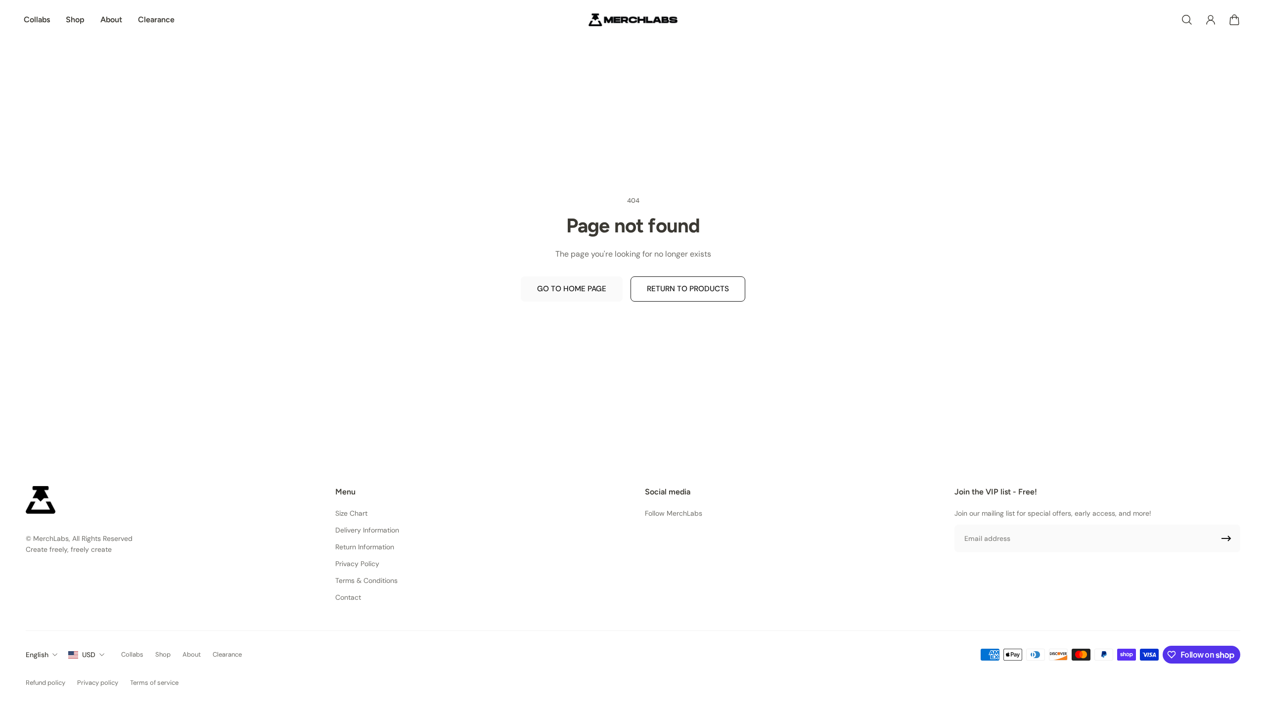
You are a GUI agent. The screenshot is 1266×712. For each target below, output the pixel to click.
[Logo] (633, 19)
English (37, 654)
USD (88, 654)
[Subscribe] (1226, 538)
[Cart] (1234, 20)
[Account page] (1210, 20)
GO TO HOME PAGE (571, 289)
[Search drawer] (1187, 20)
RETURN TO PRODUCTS (688, 289)
